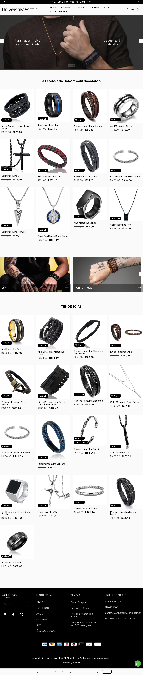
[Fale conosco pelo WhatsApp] (138, 663)
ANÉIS (80, 7)
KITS (106, 7)
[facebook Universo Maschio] (13, 614)
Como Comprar (78, 602)
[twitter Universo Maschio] (21, 614)
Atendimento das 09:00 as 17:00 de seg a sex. (83, 624)
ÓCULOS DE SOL (58, 11)
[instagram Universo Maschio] (5, 614)
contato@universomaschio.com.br (123, 612)
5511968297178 (113, 601)
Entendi (107, 671)
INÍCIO (52, 7)
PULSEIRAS (66, 7)
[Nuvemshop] (71, 662)
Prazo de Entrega (80, 607)
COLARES (94, 7)
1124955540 (111, 607)
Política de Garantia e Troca (82, 615)
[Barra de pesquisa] (127, 9)
